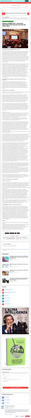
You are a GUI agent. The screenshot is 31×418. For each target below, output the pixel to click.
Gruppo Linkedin (7, 402)
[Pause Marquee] (28, 14)
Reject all (17, 416)
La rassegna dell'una (10, 21)
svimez (18, 233)
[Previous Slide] (27, 2)
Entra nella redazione (8, 303)
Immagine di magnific (4, 278)
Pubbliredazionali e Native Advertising (10, 292)
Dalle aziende (7, 295)
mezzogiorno (12, 233)
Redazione (4, 27)
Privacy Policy (6, 414)
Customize (22, 416)
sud (15, 233)
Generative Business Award (8, 289)
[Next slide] (29, 2)
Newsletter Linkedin (7, 399)
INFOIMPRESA (4, 21)
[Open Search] (29, 10)
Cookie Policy (10, 414)
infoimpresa (7, 233)
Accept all (27, 416)
